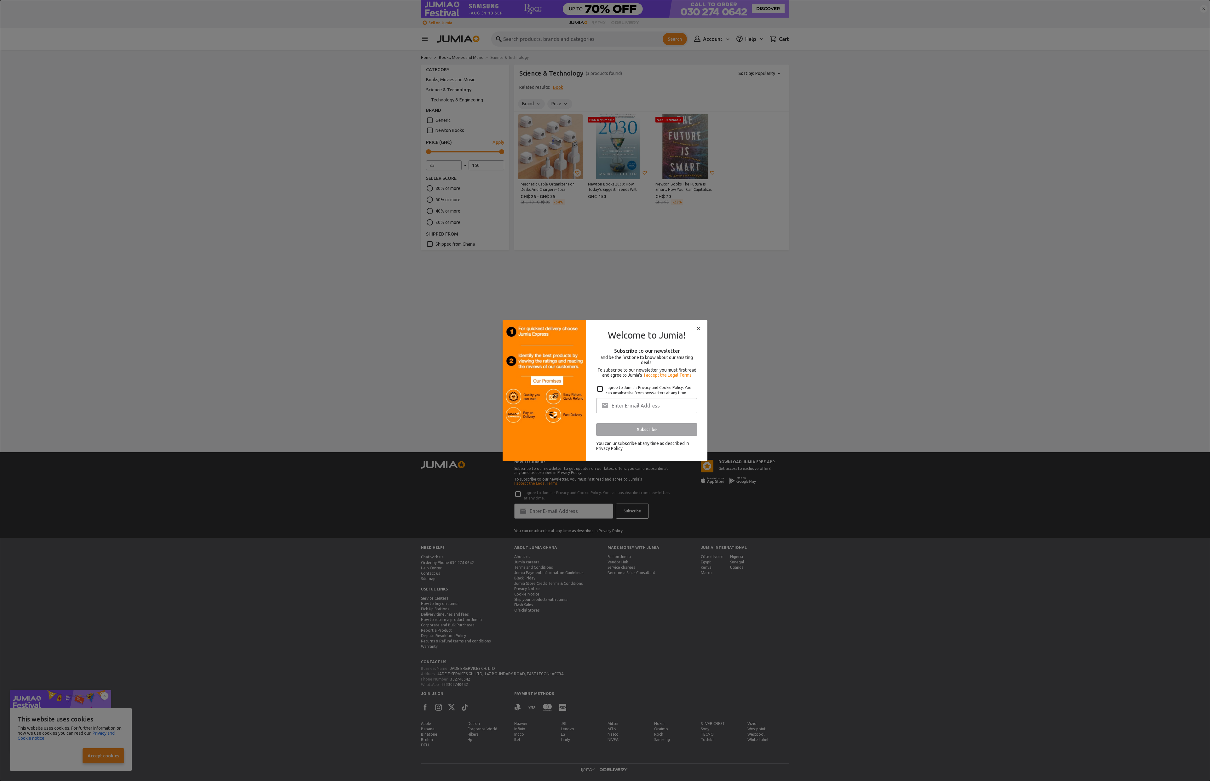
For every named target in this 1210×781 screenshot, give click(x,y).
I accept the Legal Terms (668, 375)
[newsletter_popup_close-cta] (698, 328)
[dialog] (605, 390)
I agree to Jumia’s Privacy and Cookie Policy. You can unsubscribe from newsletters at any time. (648, 390)
